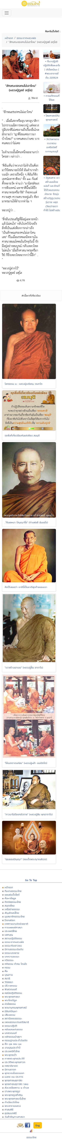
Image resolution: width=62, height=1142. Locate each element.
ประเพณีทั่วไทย (12, 1051)
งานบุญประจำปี (12, 1047)
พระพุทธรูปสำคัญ (14, 1095)
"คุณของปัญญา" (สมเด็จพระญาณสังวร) (26, 859)
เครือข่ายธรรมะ (12, 909)
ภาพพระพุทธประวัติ (14, 1058)
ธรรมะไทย (31, 1137)
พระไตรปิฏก (11, 1000)
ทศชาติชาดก (11, 1066)
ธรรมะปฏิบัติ (11, 1025)
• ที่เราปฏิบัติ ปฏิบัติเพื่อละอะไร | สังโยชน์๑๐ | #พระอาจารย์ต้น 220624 (51, 69)
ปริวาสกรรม (11, 985)
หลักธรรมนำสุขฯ (13, 1036)
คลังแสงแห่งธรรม (14, 1029)
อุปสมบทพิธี (11, 1113)
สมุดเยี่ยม (10, 905)
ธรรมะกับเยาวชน (13, 945)
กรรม (7, 967)
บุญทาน (9, 974)
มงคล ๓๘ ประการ (14, 1076)
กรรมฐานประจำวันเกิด (16, 1040)
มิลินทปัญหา (11, 1011)
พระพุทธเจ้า (11, 1055)
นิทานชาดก (10, 1069)
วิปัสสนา (9, 982)
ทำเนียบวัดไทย (12, 1102)
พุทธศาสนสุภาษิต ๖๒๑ (16, 1084)
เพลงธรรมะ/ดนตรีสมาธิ (17, 1022)
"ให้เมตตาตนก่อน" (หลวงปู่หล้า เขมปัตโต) (26, 763)
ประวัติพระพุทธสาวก (15, 1062)
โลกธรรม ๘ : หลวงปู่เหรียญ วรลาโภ (23, 384)
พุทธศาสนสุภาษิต (13, 1080)
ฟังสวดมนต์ (11, 989)
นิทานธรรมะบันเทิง (14, 949)
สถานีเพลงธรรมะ (13, 1018)
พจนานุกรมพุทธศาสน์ (16, 1007)
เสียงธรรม (10, 1015)
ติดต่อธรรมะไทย (13, 902)
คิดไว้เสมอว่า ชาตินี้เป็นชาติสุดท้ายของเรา (26, 587)
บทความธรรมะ (12, 956)
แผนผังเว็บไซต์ (12, 894)
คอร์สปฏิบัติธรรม (13, 993)
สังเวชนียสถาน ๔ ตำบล (17, 1087)
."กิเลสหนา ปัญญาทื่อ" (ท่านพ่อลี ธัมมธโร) (26, 522)
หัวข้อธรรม (10, 1004)
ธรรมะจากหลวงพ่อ (26, 38)
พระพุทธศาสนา (12, 996)
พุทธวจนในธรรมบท (14, 1073)
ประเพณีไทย (11, 931)
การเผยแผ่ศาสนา (13, 927)
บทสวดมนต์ (11, 1033)
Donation (10, 920)
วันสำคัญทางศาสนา (15, 1116)
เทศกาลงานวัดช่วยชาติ (16, 923)
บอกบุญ (9, 934)
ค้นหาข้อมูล (10, 898)
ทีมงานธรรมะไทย (13, 891)
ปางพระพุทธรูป (12, 1091)
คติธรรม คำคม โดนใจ (16, 964)
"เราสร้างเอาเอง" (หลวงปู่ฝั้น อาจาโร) (24, 667)
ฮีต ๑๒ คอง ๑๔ (13, 1044)
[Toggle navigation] (6, 13)
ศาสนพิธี (9, 1109)
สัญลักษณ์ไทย (12, 913)
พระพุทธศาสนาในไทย (15, 1098)
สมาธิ (7, 978)
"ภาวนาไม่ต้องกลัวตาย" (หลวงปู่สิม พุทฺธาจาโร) (29, 814)
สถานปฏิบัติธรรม (13, 938)
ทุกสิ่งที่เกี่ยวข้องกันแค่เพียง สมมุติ (22, 435)
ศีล (6, 971)
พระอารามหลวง (13, 1106)
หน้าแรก (9, 38)
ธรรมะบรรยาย (12, 953)
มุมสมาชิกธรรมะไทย (15, 916)
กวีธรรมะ (9, 960)
